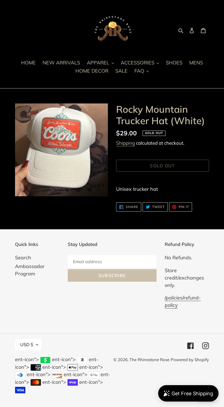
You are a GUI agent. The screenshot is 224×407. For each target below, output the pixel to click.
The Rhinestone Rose (149, 359)
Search (23, 257)
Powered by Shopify (190, 359)
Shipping (125, 143)
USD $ (26, 344)
